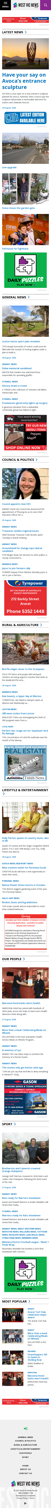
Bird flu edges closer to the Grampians (23, 669)
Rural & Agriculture (20, 625)
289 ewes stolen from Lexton (18, 713)
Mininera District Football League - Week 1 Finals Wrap (25, 1243)
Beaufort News (24, 863)
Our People (11, 959)
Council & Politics (18, 459)
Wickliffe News (17, 1234)
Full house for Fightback (15, 248)
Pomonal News (10, 881)
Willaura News (28, 1231)
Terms (31, 1498)
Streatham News (11, 1238)
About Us (25, 1469)
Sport (7, 1124)
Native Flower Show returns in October (23, 885)
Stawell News (10, 381)
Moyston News (10, 1231)
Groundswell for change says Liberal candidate (22, 549)
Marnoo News (10, 564)
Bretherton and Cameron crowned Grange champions (21, 1170)
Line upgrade (9, 167)
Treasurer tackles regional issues (20, 530)
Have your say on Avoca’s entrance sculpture (24, 80)
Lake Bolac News (35, 1234)
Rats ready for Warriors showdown (21, 1198)
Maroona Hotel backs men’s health (21, 1003)
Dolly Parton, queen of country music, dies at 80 (25, 839)
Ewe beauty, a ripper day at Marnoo (21, 696)
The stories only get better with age (22, 1067)
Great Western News (29, 1228)
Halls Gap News (10, 898)
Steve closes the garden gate (18, 208)
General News (14, 297)
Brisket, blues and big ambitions (19, 902)
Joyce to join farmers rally (16, 568)
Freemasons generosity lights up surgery (25, 403)
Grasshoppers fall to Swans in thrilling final (37, 1357)
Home (25, 1466)
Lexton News (9, 709)
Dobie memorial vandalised (17, 368)
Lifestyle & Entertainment (25, 790)
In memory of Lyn (11, 1050)
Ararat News (9, 364)
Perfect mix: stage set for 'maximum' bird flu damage (25, 732)
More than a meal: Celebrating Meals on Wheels (24, 1031)
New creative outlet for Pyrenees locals (24, 867)
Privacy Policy (22, 1498)
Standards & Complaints (25, 1495)
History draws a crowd (14, 385)
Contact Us (25, 1473)
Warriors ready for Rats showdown (21, 1215)
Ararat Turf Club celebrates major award (37, 1314)
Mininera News (30, 1238)
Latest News (12, 32)
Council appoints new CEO (16, 504)
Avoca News (8, 863)
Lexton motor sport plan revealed (21, 341)
